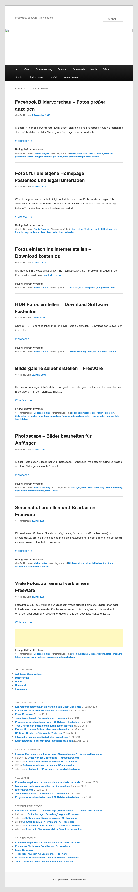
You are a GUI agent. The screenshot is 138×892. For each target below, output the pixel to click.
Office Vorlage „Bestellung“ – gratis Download (53, 757)
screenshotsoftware (38, 566)
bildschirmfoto (99, 563)
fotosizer (25, 657)
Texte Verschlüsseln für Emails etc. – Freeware (41, 718)
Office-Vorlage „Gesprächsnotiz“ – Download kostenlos (71, 753)
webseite (69, 232)
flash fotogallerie (87, 287)
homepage (26, 232)
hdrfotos (112, 351)
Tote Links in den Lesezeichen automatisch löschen (44, 725)
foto (115, 229)
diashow (74, 287)
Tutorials (53, 77)
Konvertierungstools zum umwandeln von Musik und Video (48, 706)
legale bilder (39, 232)
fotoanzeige (50, 156)
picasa (50, 657)
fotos (59, 156)
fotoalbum (43, 416)
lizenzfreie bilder (55, 232)
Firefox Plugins (41, 153)
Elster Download (24, 714)
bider (84, 487)
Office (106, 69)
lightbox (24, 419)
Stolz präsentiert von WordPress (69, 879)
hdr (94, 351)
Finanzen (62, 69)
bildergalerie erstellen (103, 412)
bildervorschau (85, 153)
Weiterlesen (23, 140)
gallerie (80, 416)
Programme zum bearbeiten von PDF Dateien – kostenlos (47, 721)
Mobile (93, 69)
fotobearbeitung (36, 490)
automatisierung (79, 653)
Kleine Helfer (40, 563)
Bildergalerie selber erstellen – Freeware (59, 368)
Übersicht (20, 685)
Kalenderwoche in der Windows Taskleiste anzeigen (44, 740)
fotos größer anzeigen (74, 156)
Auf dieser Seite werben (28, 674)
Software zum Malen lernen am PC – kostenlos (51, 761)
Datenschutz (22, 677)
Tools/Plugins (37, 77)
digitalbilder (21, 490)
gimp (33, 657)
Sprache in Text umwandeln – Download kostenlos (53, 829)
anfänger (75, 487)
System (20, 77)
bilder (73, 153)
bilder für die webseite (89, 229)
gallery (88, 416)
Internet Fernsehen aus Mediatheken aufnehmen (41, 737)
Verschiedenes (71, 77)
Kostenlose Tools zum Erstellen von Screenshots (42, 710)
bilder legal (106, 229)
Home (18, 681)
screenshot (21, 566)
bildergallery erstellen (26, 416)
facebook (98, 153)
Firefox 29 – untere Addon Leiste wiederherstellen (42, 729)
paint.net (42, 657)
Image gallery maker (103, 416)
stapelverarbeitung (65, 657)
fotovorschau (93, 156)
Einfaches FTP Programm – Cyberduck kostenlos (52, 769)
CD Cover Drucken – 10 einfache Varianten (38, 733)
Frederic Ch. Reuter (26, 753)
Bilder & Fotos (41, 287)
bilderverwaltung (113, 487)
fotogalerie (55, 416)
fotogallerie (103, 287)
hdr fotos (102, 351)
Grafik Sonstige (42, 229)
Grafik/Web (79, 69)
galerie (71, 416)
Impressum (21, 689)
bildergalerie (84, 412)
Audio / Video (23, 69)
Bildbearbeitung (78, 351)
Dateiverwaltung (44, 69)
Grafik (55, 490)
